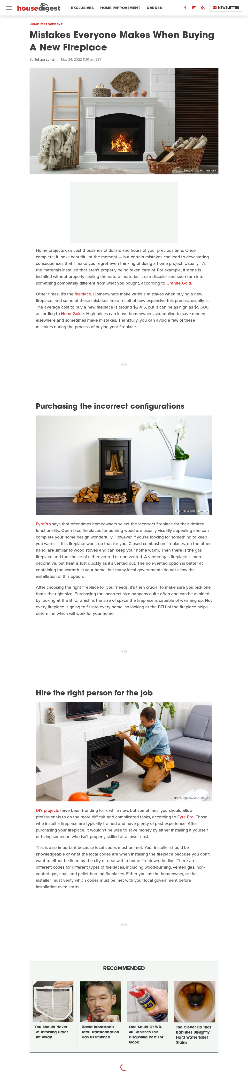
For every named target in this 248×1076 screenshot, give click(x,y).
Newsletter (228, 7)
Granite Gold (178, 283)
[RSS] (203, 8)
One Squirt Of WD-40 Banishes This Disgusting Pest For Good (146, 1035)
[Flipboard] (194, 8)
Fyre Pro (185, 817)
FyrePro (43, 524)
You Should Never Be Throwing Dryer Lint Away (51, 1032)
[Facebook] (185, 8)
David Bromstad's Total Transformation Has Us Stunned (100, 1032)
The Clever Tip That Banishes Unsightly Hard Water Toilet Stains (193, 1035)
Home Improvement (120, 7)
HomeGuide (72, 313)
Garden (155, 7)
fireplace (83, 294)
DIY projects (47, 810)
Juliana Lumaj (44, 59)
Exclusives (82, 7)
